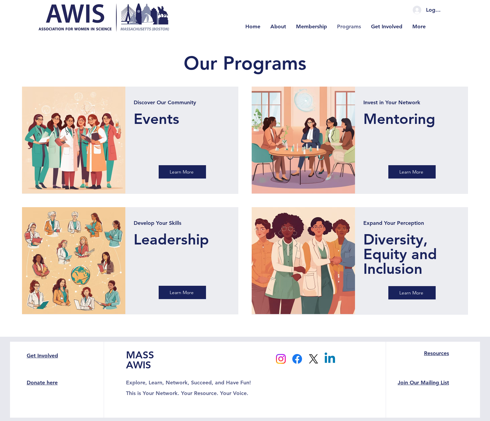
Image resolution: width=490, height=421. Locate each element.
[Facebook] (297, 358)
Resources (436, 353)
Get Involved (42, 355)
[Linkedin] (329, 358)
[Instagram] (280, 358)
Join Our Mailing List (423, 382)
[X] (313, 358)
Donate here (42, 382)
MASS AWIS (140, 360)
